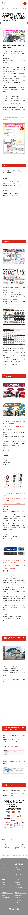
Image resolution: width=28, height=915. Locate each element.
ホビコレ (16, 902)
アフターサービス (18, 887)
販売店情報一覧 (18, 874)
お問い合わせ (17, 882)
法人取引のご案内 (5, 897)
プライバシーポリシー (5, 900)
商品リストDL (17, 871)
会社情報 (3, 895)
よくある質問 (17, 884)
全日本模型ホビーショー (19, 900)
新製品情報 (17, 867)
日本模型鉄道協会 (18, 895)
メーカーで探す (18, 869)
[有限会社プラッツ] (4, 3)
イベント (7, 8)
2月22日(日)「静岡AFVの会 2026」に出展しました (20, 847)
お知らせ (3, 882)
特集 (2, 887)
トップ (3, 8)
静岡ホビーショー (18, 897)
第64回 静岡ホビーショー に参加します (7, 846)
